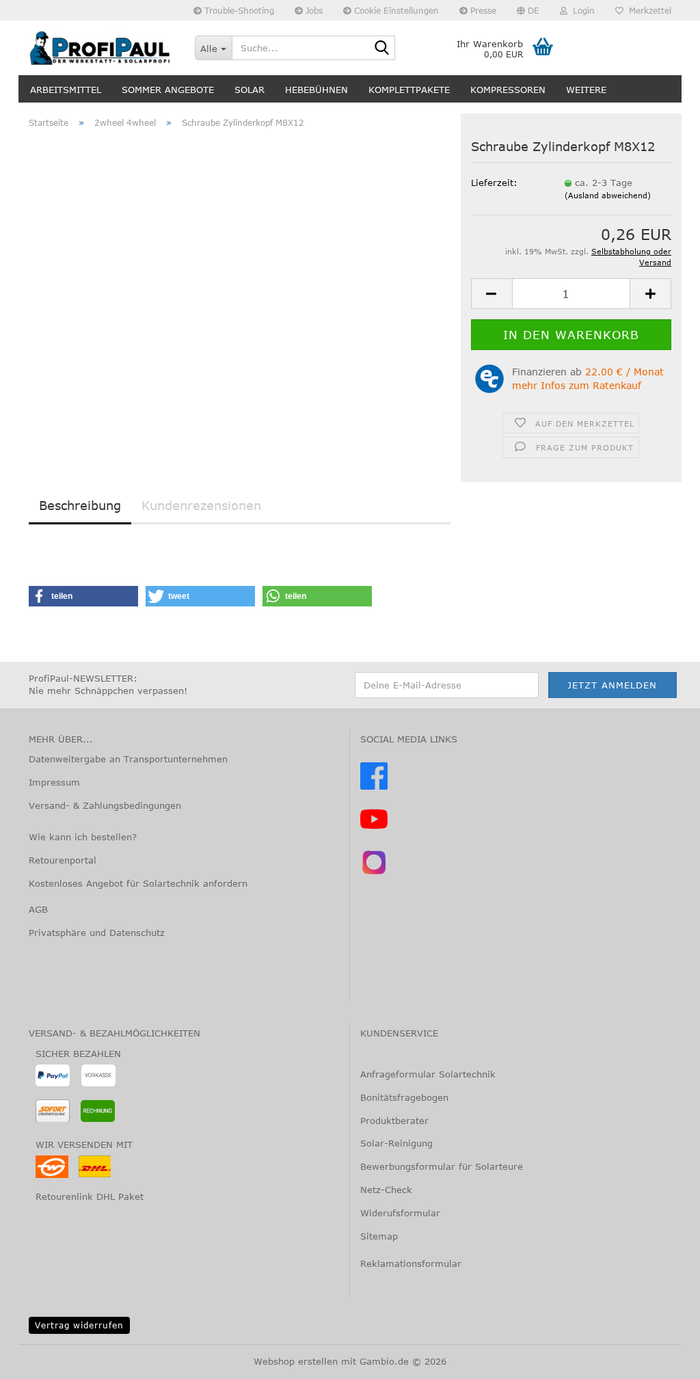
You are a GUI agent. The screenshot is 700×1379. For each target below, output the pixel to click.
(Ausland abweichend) (608, 195)
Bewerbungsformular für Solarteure (441, 1166)
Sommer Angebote (168, 89)
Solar (249, 89)
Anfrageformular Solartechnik (428, 1074)
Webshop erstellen (296, 1361)
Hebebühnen (316, 89)
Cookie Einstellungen (395, 10)
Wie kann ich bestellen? (83, 836)
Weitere (586, 89)
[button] (528, 10)
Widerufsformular (400, 1212)
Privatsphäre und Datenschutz (97, 932)
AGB (38, 909)
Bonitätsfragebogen (404, 1097)
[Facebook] (374, 786)
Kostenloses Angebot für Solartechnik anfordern (138, 883)
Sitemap (379, 1236)
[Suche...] (382, 48)
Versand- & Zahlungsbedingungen (105, 805)
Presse (482, 10)
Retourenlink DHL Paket (90, 1196)
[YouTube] (374, 829)
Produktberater (394, 1120)
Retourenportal (62, 860)
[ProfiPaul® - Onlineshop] (101, 48)
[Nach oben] (37, 1358)
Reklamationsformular (410, 1263)
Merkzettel (647, 10)
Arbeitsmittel (65, 89)
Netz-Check (386, 1189)
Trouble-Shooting (238, 10)
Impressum (54, 782)
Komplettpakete (409, 89)
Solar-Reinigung (396, 1143)
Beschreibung (80, 505)
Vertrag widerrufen (79, 1325)
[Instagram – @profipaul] (374, 872)
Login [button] (581, 10)
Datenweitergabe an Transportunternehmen (128, 758)
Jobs (313, 10)
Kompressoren (508, 89)
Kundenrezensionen (201, 505)
